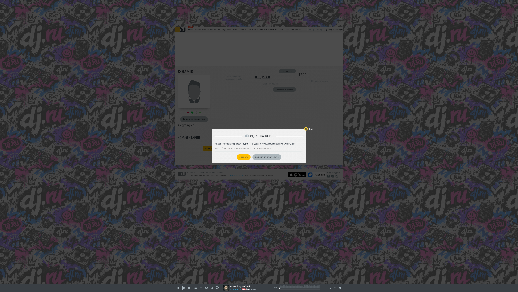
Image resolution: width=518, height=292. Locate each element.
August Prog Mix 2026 (240, 286)
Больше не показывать (267, 157)
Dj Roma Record (235, 289)
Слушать (243, 157)
